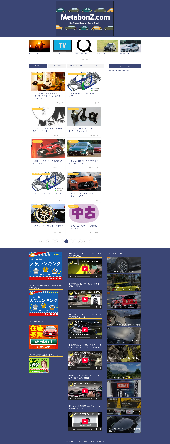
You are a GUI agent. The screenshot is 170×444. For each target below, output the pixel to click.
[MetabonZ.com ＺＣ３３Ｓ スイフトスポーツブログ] (85, 35)
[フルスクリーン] (100, 276)
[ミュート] (96, 276)
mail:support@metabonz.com (119, 70)
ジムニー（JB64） (57, 66)
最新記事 (38, 66)
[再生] (70, 276)
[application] (85, 268)
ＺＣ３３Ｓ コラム (94, 66)
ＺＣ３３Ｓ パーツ (76, 66)
